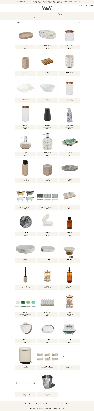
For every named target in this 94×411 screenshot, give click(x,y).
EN (72, 14)
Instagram (48, 408)
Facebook (40, 408)
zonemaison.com (42, 14)
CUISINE (60, 17)
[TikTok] (92, 6)
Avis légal (61, 408)
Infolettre (33, 14)
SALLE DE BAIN (67, 17)
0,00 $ (84, 6)
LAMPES (30, 17)
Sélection (74, 23)
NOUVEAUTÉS (17, 17)
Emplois (38, 403)
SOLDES (11, 17)
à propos (60, 14)
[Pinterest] (90, 6)
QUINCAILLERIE (80, 17)
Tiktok (55, 408)
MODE (73, 17)
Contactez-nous (52, 14)
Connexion (67, 14)
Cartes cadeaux (25, 14)
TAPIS (42, 17)
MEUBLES (24, 17)
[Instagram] (89, 6)
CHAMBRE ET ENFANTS (51, 17)
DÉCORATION (36, 17)
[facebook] (87, 6)
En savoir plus (52, 2)
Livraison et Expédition (62, 403)
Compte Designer (48, 403)
